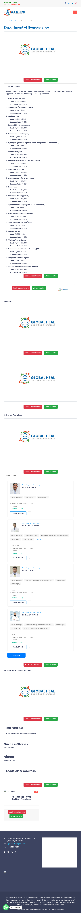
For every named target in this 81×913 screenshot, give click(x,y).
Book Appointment (33, 79)
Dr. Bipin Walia (28, 570)
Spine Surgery (42, 497)
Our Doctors (11, 476)
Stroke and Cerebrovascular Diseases (36, 628)
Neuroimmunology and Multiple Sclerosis (54, 535)
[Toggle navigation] (75, 12)
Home (6, 21)
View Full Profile (18, 513)
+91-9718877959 (12, 4)
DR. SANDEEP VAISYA (30, 526)
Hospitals (14, 21)
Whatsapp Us (50, 79)
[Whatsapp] (6, 907)
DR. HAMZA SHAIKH (30, 615)
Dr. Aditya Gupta (29, 487)
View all (38, 539)
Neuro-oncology (16, 497)
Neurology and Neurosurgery (32, 485)
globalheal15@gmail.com (16, 844)
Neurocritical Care (31, 535)
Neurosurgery (30, 497)
